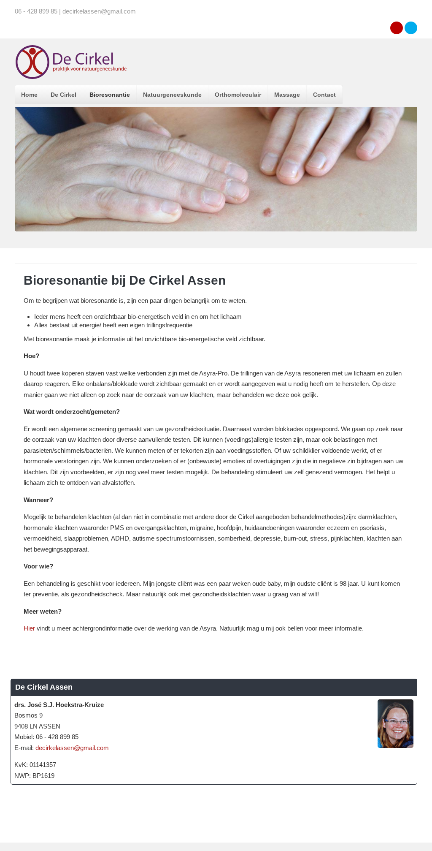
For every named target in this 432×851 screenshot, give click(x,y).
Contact (324, 94)
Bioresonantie (109, 94)
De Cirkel (63, 94)
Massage (287, 94)
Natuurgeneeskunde (172, 94)
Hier (29, 628)
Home (29, 94)
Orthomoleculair (238, 94)
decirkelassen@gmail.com (72, 747)
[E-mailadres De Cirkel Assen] (396, 28)
